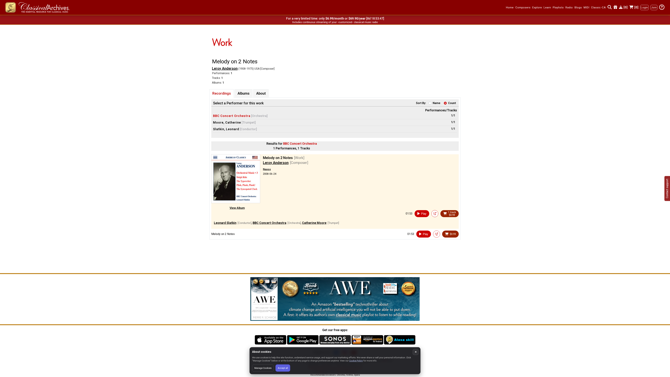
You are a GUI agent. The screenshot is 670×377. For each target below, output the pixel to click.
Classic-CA (598, 7)
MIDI (586, 7)
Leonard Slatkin (225, 223)
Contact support (667, 188)
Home (510, 7)
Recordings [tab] (221, 93)
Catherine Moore (314, 223)
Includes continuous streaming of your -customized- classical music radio (335, 22)
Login (644, 7)
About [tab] (261, 93)
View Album (237, 208)
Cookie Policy (356, 360)
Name (436, 103)
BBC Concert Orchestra (231, 116)
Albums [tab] (243, 93)
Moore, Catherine (227, 122)
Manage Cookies (262, 368)
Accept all (283, 368)
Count (452, 103)
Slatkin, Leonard (226, 129)
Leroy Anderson (225, 68)
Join (654, 7)
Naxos (267, 169)
